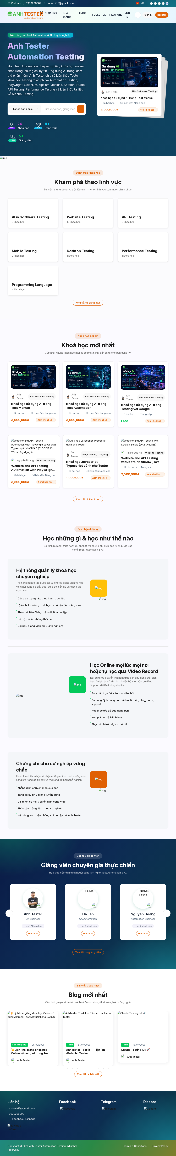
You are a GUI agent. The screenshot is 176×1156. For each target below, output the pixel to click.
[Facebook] (67, 1109)
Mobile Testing (24, 251)
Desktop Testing (80, 251)
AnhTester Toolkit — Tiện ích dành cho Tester (30, 1051)
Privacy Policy (160, 1146)
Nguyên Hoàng (143, 914)
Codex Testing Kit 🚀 (135, 1049)
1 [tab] (67, 1068)
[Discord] (150, 1109)
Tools (96, 14)
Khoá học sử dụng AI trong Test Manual (127, 98)
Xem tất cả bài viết (88, 1074)
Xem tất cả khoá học (88, 499)
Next (166, 913)
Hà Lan (88, 914)
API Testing (131, 217)
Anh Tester (33, 914)
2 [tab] (72, 1068)
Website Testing (80, 217)
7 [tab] (98, 1068)
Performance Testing (139, 251)
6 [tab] (93, 1068)
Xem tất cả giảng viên (88, 952)
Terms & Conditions (135, 1146)
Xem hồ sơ (33, 933)
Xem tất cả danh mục (88, 302)
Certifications (112, 14)
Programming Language (32, 285)
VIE (142, 3)
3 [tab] (77, 1068)
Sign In (148, 14)
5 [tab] (88, 1068)
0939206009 (16, 1113)
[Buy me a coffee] (16, 1127)
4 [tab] (83, 1068)
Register (161, 14)
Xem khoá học (147, 110)
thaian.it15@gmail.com (22, 1108)
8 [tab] (103, 1068)
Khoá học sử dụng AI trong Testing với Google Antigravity (141, 409)
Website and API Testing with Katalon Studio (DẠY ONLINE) (140, 462)
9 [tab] (108, 1068)
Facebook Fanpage (23, 1119)
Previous (9, 913)
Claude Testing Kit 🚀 (80, 1049)
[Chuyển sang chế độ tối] (138, 15)
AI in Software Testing (30, 217)
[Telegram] (109, 1109)
